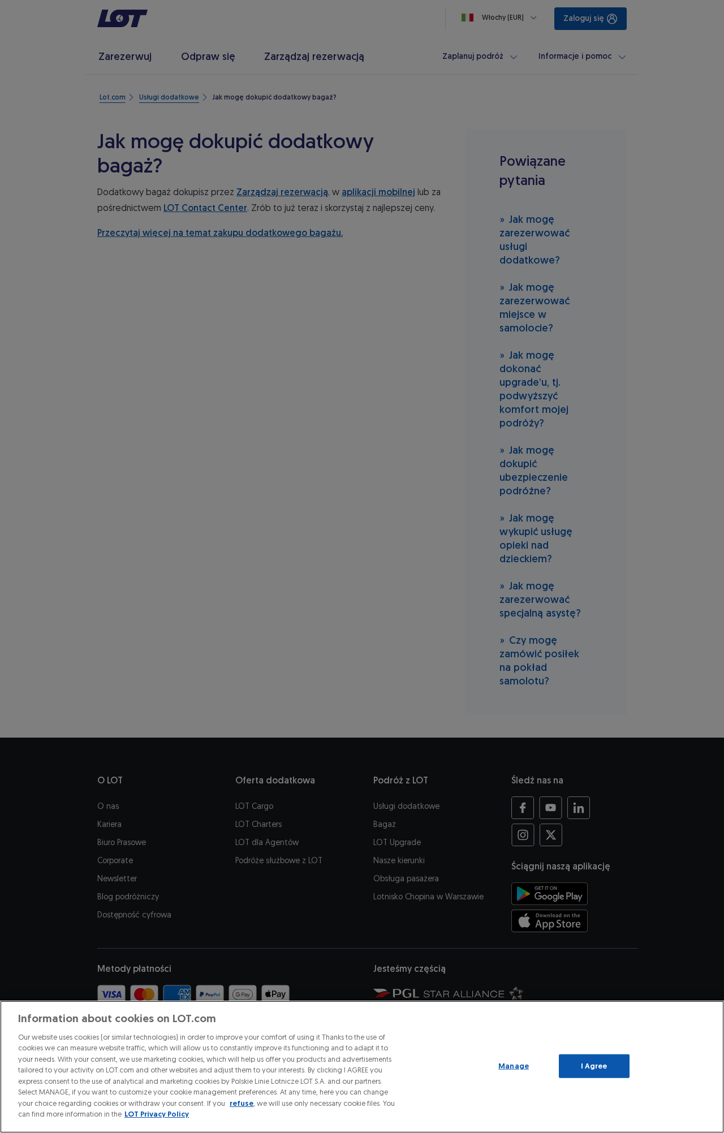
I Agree (594, 1066)
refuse (241, 1103)
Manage (513, 1066)
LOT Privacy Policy (156, 1114)
